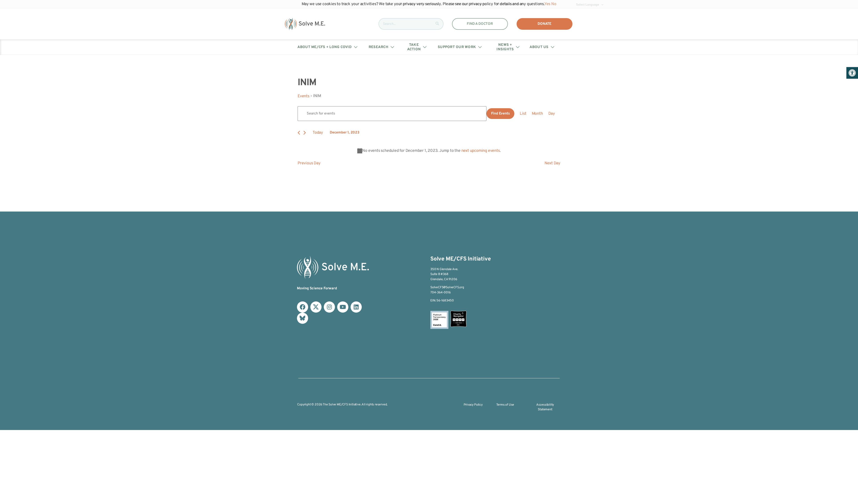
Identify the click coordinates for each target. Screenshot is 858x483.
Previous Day (309, 163)
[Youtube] (342, 307)
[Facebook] (302, 307)
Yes (547, 4)
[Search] (437, 24)
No (553, 4)
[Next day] (304, 133)
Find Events (500, 113)
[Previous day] (299, 133)
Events (303, 96)
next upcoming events (480, 150)
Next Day (552, 163)
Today (318, 132)
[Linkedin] (356, 307)
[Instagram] (329, 307)
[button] (852, 73)
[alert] (429, 150)
